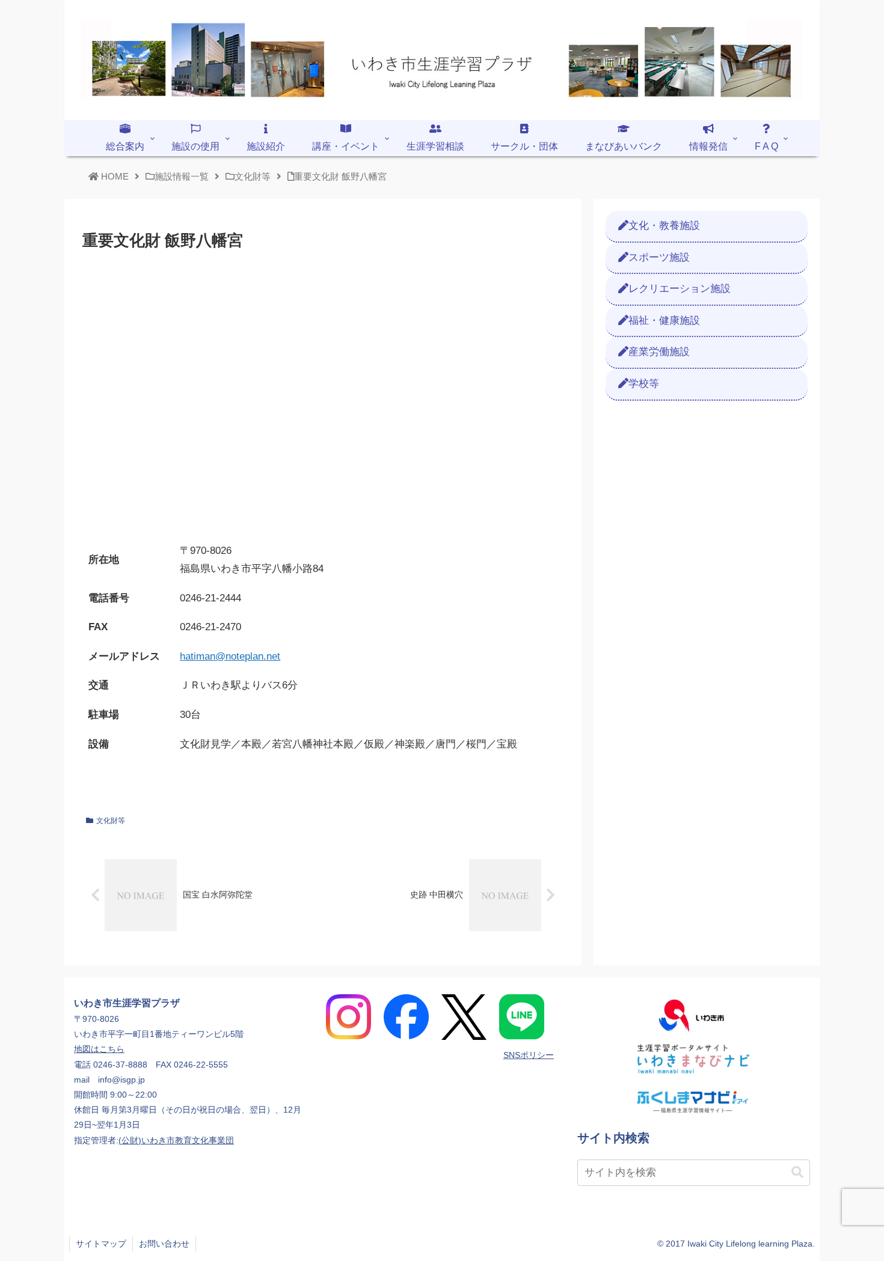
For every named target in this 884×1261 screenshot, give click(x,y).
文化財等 (110, 820)
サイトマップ (101, 1243)
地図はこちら (99, 1049)
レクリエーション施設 (679, 288)
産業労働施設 (659, 351)
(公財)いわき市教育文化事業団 (176, 1140)
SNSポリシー (528, 1055)
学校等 (643, 383)
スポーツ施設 (659, 257)
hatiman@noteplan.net (230, 656)
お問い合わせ (164, 1243)
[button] (797, 1172)
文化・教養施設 (664, 225)
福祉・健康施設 (664, 320)
